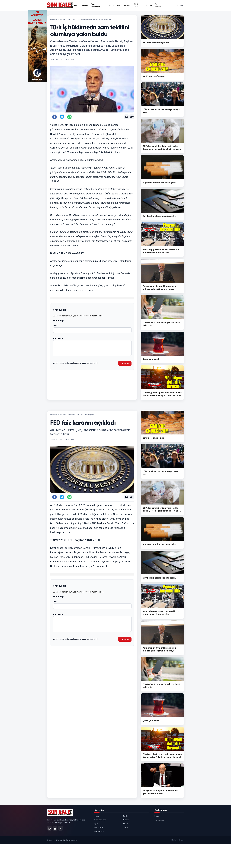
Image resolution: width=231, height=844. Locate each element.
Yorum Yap (125, 363)
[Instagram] (55, 828)
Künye (156, 816)
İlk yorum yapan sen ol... (93, 316)
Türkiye (149, 5)
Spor (118, 5)
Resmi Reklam (158, 5)
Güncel (76, 5)
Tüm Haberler (159, 821)
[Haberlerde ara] (170, 5)
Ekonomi (110, 5)
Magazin (127, 5)
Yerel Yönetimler (95, 5)
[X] (60, 828)
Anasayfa (53, 19)
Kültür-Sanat (136, 5)
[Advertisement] (193, 46)
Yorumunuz (58, 338)
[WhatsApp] (49, 828)
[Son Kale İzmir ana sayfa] (60, 812)
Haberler (63, 19)
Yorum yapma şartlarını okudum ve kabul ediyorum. (74, 363)
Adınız (55, 325)
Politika (85, 5)
